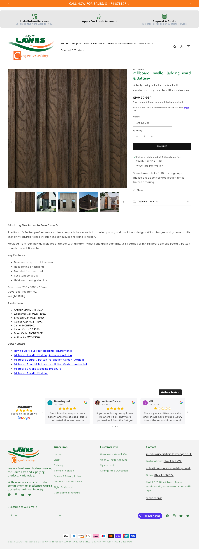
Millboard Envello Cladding (31, 373)
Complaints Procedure (67, 492)
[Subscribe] (60, 515)
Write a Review (170, 392)
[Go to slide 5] (115, 426)
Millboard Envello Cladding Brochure (37, 369)
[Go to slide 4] (112, 426)
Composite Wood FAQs (113, 454)
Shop (57, 459)
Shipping (153, 102)
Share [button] (140, 190)
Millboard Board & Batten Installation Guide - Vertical (49, 360)
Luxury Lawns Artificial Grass (30, 542)
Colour (136, 116)
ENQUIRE (162, 146)
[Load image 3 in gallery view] (67, 202)
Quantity (137, 130)
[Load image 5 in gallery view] (109, 202)
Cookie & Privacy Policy (67, 476)
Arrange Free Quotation (114, 470)
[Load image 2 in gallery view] (46, 202)
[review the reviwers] (85, 403)
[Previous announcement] (8, 4)
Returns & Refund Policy (68, 481)
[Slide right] (123, 202)
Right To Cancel (63, 487)
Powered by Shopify (54, 542)
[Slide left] (11, 202)
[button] (76, 43)
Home (57, 454)
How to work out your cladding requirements (43, 351)
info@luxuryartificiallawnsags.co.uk (169, 454)
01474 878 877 (164, 475)
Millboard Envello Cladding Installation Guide (43, 355)
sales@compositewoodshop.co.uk (168, 468)
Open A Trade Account (113, 459)
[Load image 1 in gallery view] (25, 202)
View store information (149, 165)
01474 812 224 (173, 461)
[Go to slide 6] (117, 426)
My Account (107, 465)
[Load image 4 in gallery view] (88, 202)
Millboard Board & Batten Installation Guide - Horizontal (50, 364)
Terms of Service (64, 470)
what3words (154, 498)
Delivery (58, 465)
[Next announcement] (190, 4)
